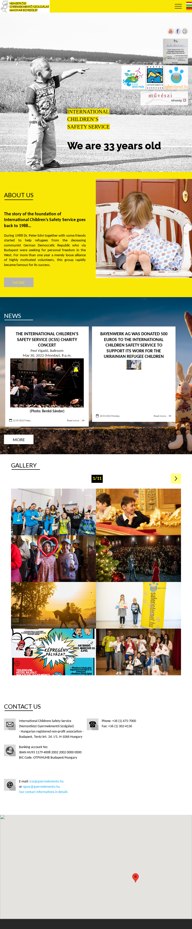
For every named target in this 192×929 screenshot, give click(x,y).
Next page (176, 479)
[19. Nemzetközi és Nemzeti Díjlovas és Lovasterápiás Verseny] (53, 605)
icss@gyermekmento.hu (47, 781)
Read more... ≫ (76, 420)
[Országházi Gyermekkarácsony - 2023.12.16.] (53, 558)
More (19, 282)
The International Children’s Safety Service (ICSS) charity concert (47, 340)
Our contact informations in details (43, 792)
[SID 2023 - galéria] (138, 605)
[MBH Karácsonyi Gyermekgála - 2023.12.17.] (138, 512)
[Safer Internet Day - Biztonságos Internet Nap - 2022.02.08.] (53, 652)
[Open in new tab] (177, 34)
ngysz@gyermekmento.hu (41, 787)
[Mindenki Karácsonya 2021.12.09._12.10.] (138, 652)
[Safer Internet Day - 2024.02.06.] (53, 512)
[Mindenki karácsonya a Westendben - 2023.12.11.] (138, 558)
